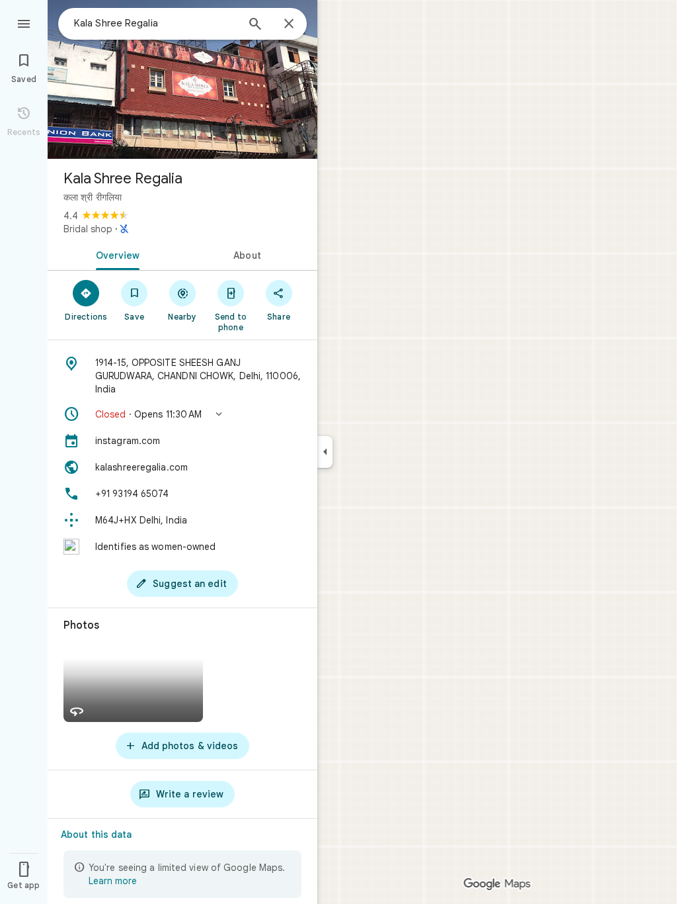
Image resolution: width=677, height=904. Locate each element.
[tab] (115, 254)
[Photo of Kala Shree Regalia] (182, 79)
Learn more (113, 881)
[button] (182, 414)
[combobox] (155, 23)
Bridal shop (87, 229)
